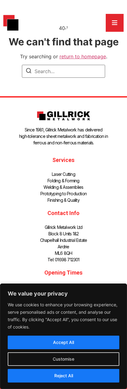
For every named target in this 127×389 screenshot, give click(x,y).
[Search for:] (63, 71)
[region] (63, 336)
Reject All (63, 375)
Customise (63, 359)
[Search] (29, 71)
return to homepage (82, 56)
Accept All (63, 342)
